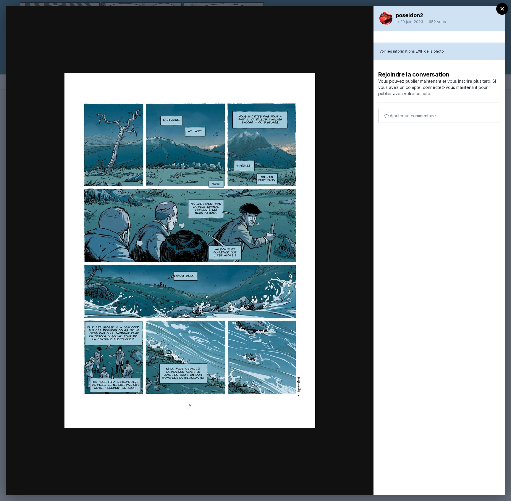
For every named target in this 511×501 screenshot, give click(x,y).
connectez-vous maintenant (450, 87)
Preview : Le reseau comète (68, 21)
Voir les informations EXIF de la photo (411, 51)
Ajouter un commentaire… (414, 115)
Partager (351, 484)
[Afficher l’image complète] (363, 17)
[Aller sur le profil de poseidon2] (385, 18)
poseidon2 (409, 15)
